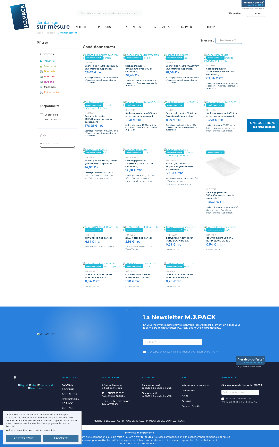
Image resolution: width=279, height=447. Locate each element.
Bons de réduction (191, 406)
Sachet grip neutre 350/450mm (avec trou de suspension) (98, 119)
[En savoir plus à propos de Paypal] (23, 385)
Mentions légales (105, 421)
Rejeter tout (23, 438)
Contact (213, 27)
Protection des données (161, 421)
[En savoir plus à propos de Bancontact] (36, 388)
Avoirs (185, 396)
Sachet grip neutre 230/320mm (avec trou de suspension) (220, 72)
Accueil (81, 27)
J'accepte (61, 438)
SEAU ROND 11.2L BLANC (138, 238)
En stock (51, 114)
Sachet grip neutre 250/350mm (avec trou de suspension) (139, 164)
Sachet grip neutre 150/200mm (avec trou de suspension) (139, 69)
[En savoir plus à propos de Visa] (32, 385)
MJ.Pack (186, 27)
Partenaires (161, 27)
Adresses (186, 401)
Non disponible (54, 119)
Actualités (133, 27)
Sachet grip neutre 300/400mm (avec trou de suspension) (220, 196)
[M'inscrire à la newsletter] (207, 342)
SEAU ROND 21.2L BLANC (98, 238)
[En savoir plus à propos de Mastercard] (45, 385)
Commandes (188, 391)
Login (181, 421)
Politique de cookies (16, 430)
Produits (104, 27)
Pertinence (228, 41)
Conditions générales (131, 421)
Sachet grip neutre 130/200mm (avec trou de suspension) (179, 167)
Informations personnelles (195, 385)
